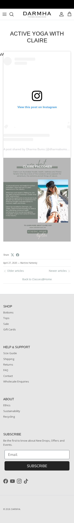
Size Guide (10, 353)
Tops (6, 318)
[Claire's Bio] (37, 240)
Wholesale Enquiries (16, 381)
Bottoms (8, 312)
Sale (6, 324)
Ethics (6, 405)
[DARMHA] (37, 14)
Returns (8, 364)
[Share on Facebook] (17, 254)
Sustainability (11, 411)
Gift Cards (9, 329)
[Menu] (4, 14)
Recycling (9, 416)
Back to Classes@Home (37, 279)
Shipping (8, 359)
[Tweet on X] (12, 254)
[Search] (13, 14)
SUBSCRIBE (37, 465)
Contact (8, 376)
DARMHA (15, 509)
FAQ (5, 370)
